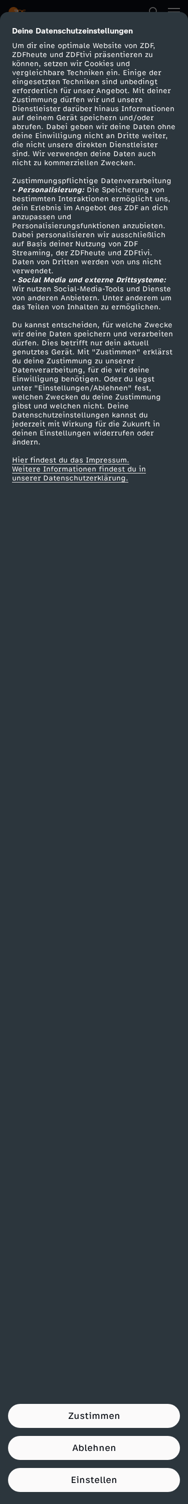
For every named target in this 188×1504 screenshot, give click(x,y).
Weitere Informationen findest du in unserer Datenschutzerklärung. (79, 473)
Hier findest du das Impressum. (70, 460)
